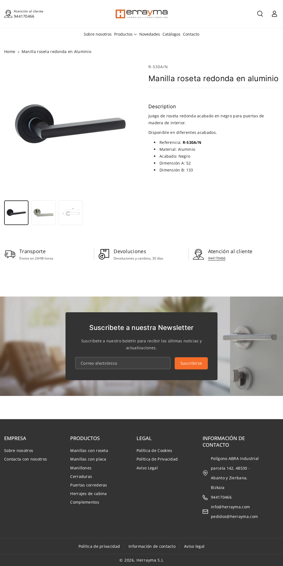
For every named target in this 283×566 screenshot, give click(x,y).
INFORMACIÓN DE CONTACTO (224, 441)
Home (9, 51)
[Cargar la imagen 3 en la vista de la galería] (71, 212)
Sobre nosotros (18, 450)
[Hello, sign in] (274, 14)
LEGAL (144, 438)
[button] (260, 13)
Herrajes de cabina (88, 493)
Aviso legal (194, 546)
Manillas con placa (88, 459)
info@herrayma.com (230, 506)
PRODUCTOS (85, 438)
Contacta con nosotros (25, 459)
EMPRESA (15, 438)
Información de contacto (152, 546)
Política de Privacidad (157, 459)
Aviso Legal (147, 467)
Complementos (84, 502)
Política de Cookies (154, 450)
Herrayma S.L (150, 560)
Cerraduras (81, 476)
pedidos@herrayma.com (234, 516)
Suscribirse (191, 363)
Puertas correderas (88, 485)
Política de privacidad (99, 546)
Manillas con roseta (89, 450)
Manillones (80, 467)
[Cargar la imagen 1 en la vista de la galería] (16, 212)
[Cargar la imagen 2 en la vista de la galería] (43, 212)
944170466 (24, 16)
